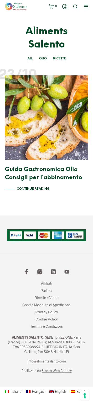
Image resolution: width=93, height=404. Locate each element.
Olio (43, 58)
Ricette (59, 58)
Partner (47, 290)
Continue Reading (33, 188)
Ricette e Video (47, 297)
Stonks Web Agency (57, 371)
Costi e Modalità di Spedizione (46, 305)
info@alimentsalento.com (46, 361)
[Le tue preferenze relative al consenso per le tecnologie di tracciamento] (84, 395)
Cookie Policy (47, 319)
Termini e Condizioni (46, 326)
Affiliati (46, 283)
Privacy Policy (46, 312)
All (30, 58)
